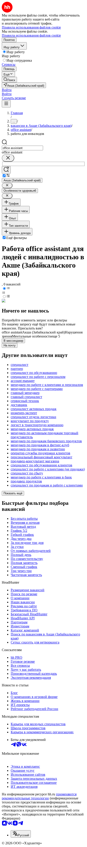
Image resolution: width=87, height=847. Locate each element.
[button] (7, 90)
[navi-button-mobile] (6, 103)
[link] (9, 79)
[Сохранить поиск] (6, 170)
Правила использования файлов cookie (31, 35)
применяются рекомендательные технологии (39, 796)
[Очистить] (8, 158)
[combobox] (22, 148)
